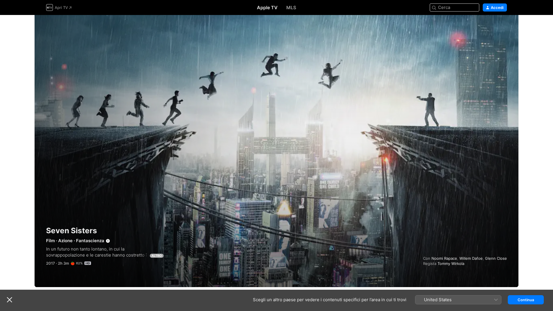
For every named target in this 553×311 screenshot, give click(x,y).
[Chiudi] (9, 299)
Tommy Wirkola (451, 263)
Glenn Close (496, 258)
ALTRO (156, 256)
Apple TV (267, 7)
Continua (526, 299)
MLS (291, 7)
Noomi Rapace (444, 258)
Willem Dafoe (471, 258)
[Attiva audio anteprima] (503, 26)
